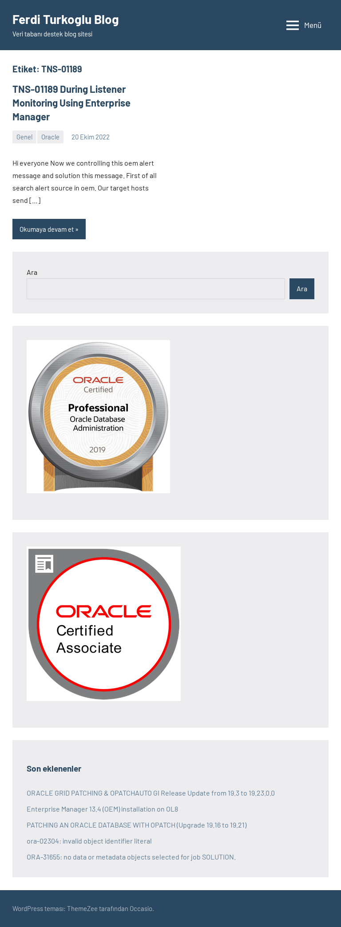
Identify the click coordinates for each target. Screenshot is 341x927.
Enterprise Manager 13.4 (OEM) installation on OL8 (102, 808)
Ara (32, 272)
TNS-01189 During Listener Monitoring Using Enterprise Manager (71, 102)
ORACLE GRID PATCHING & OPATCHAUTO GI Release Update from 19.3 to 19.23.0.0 (151, 792)
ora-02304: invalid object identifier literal (89, 840)
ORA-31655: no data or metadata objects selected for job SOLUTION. (131, 856)
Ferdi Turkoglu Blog (65, 19)
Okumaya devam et (47, 229)
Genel (24, 137)
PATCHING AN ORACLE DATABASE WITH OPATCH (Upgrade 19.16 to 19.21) (136, 824)
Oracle (50, 137)
